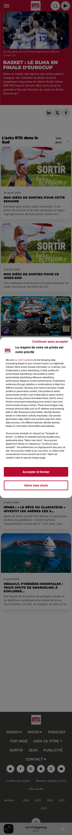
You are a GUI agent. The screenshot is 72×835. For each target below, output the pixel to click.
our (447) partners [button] (23, 359)
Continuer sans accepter (50, 341)
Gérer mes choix (36, 485)
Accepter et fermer (36, 472)
